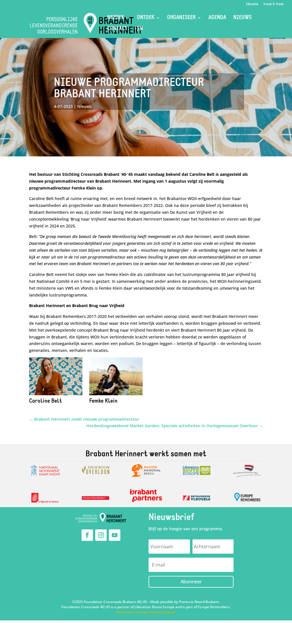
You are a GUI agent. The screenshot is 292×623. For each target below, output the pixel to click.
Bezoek (115, 18)
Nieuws (242, 18)
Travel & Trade (273, 4)
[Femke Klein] (115, 395)
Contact (117, 29)
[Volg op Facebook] (87, 535)
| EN (138, 29)
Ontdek (145, 18)
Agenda (217, 18)
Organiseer (181, 18)
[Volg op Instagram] (101, 535)
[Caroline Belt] (55, 395)
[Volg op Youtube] (114, 535)
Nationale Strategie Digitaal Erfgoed (146, 612)
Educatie (252, 4)
